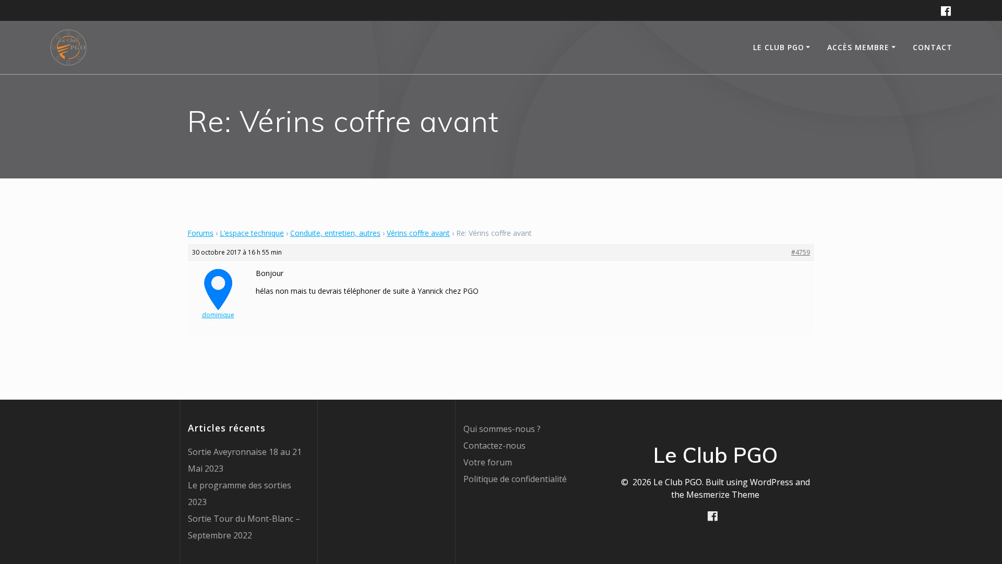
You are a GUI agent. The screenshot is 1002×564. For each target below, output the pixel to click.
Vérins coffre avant (418, 233)
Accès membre (858, 47)
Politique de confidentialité (515, 479)
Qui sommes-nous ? (502, 429)
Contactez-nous (494, 445)
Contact (932, 47)
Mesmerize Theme (722, 494)
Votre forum (487, 462)
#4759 (800, 252)
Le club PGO (778, 47)
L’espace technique (252, 233)
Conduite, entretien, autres (335, 233)
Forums (200, 233)
